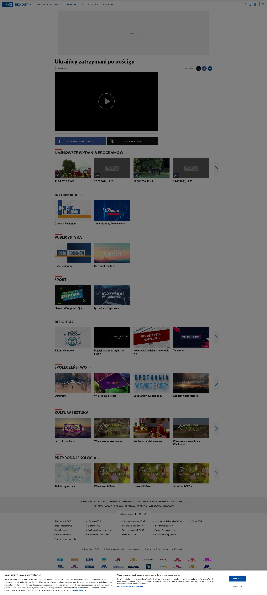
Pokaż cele (237, 586)
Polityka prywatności (79, 590)
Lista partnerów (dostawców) (130, 586)
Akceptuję (237, 578)
